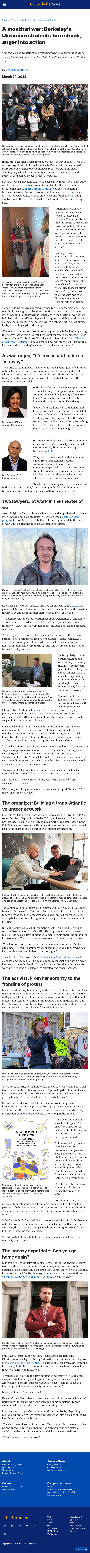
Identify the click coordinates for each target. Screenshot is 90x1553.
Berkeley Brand (54, 1495)
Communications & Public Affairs (61, 1492)
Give (49, 1525)
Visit (49, 1517)
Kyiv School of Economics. (24, 1362)
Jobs (49, 1522)
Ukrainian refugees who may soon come (25, 1276)
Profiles (54, 20)
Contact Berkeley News (12, 1473)
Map (72, 1522)
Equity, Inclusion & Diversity (59, 1489)
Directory (74, 1520)
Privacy (73, 1531)
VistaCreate (44, 713)
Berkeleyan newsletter (12, 1486)
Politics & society (41, 20)
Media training (8, 1470)
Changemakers (54, 1464)
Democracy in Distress (57, 1470)
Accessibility (75, 1525)
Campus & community (13, 20)
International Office (44, 451)
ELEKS (76, 605)
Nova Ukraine (36, 1103)
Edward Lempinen (17, 70)
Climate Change (54, 1467)
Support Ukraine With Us (36, 188)
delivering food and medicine (60, 957)
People (28, 20)
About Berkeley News (12, 1464)
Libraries (51, 1486)
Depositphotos (41, 710)
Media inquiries (8, 1489)
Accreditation (53, 1528)
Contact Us (52, 1534)
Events (50, 1520)
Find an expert (8, 1467)
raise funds (69, 192)
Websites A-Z (76, 1517)
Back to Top (82, 1549)
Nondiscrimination (78, 1528)
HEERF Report (53, 1531)
